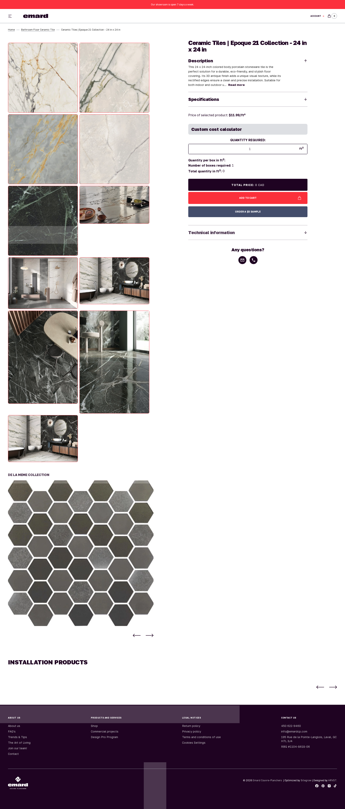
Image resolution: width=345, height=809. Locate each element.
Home (11, 29)
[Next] (150, 635)
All (216, 16)
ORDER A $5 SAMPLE (248, 211)
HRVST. (332, 780)
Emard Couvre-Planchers (267, 780)
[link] (81, 553)
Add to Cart (248, 197)
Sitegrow (306, 780)
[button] (317, 16)
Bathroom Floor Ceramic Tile (38, 29)
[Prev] (137, 635)
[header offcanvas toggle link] (11, 16)
